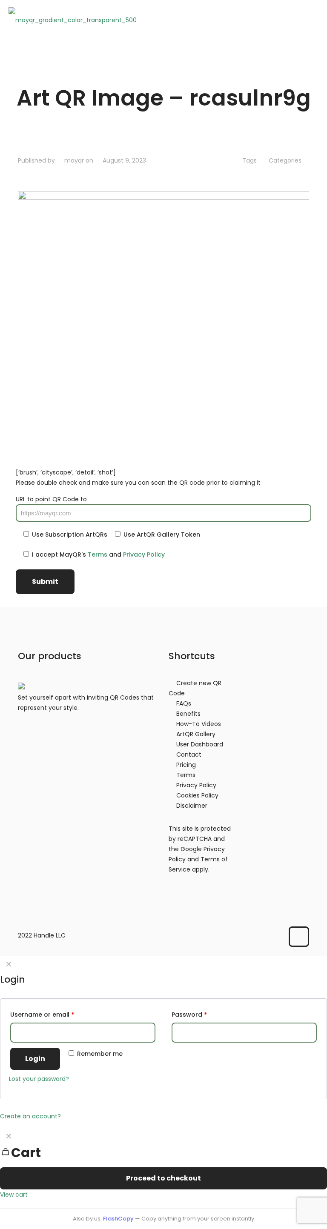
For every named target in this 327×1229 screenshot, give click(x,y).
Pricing (186, 764)
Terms (97, 554)
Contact (188, 754)
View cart (14, 1194)
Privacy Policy (144, 554)
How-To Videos (198, 724)
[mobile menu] (313, 19)
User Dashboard (199, 744)
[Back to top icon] (299, 936)
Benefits (188, 713)
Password (189, 1014)
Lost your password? (39, 1079)
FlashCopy (118, 1219)
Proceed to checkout (163, 1178)
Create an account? (30, 1116)
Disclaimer (191, 805)
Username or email (42, 1014)
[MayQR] (73, 19)
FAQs (183, 703)
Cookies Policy (197, 795)
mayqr (74, 160)
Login (35, 1058)
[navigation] (163, 1164)
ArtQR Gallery (195, 734)
